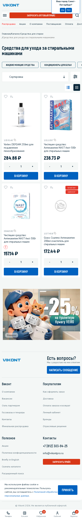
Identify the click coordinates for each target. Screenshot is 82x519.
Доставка (48, 398)
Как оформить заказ (54, 391)
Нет (69, 9)
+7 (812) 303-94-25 (55, 446)
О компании (36, 23)
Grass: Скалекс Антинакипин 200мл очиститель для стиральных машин (59, 241)
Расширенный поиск (13, 473)
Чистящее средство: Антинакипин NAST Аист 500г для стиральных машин (60, 148)
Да (62, 9)
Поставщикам (53, 23)
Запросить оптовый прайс (41, 15)
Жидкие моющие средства (20, 65)
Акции (22, 23)
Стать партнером (11, 405)
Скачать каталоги (11, 466)
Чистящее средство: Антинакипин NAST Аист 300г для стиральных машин (20, 238)
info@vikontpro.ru (53, 453)
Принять (68, 490)
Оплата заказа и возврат (56, 405)
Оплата (69, 23)
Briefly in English (10, 459)
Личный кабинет (51, 412)
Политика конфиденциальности (19, 452)
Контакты (7, 419)
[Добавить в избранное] (6, 96)
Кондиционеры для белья (58, 65)
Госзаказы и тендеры (13, 412)
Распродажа (8, 23)
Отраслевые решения (54, 426)
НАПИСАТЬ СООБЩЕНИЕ (63, 370)
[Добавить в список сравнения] (11, 96)
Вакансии (7, 398)
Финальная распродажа (15, 426)
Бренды (47, 419)
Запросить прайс (61, 461)
